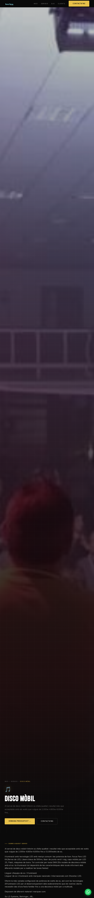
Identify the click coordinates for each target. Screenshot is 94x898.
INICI (36, 3)
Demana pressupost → (20, 821)
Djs (53, 3)
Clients (61, 3)
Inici (6, 781)
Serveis (44, 3)
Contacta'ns (79, 3)
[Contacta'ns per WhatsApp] (88, 892)
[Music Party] (9, 3)
